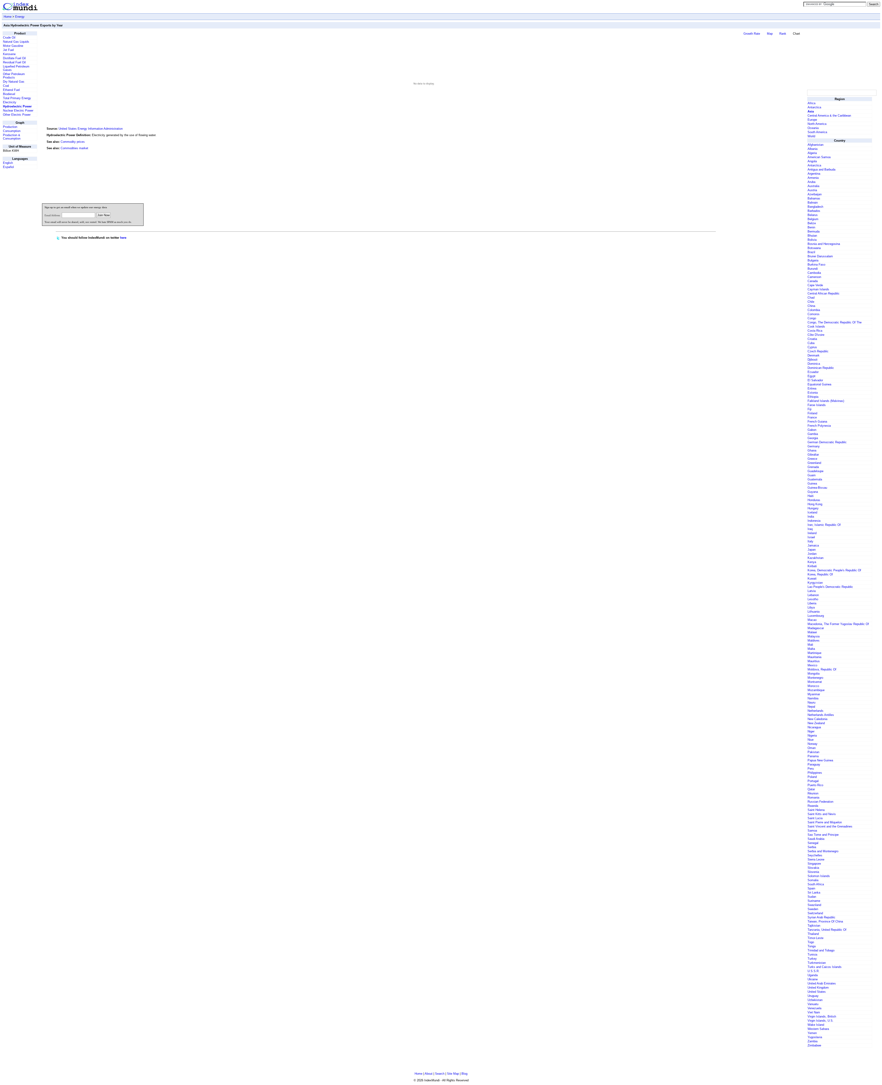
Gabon (812, 430)
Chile (811, 301)
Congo (812, 318)
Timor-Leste (815, 938)
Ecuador (813, 372)
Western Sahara (818, 1029)
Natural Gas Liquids (16, 41)
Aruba (811, 182)
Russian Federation (820, 801)
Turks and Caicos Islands (825, 967)
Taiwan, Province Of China (825, 921)
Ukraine (813, 979)
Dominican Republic (821, 368)
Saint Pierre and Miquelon (825, 822)
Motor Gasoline (13, 46)
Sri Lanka (814, 892)
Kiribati (812, 566)
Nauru (811, 702)
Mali (810, 644)
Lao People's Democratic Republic (830, 587)
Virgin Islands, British (822, 1016)
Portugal (813, 781)
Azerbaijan (815, 194)
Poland (812, 777)
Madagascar (816, 628)
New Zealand (816, 723)
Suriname (814, 901)
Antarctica (814, 107)
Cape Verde (815, 285)
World (811, 136)
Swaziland (814, 905)
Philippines (815, 772)
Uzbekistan (815, 1000)
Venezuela (814, 1008)
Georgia (813, 438)
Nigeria (812, 735)
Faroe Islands (817, 405)
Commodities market (74, 148)
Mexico (812, 665)
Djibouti (812, 359)
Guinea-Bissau (817, 487)
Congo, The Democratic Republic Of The (835, 322)
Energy (20, 16)
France (812, 417)
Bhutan (812, 235)
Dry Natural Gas (13, 81)
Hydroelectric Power (17, 106)
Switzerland (815, 913)
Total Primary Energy (17, 98)
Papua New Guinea (820, 760)
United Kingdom (818, 987)
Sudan (812, 896)
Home (7, 16)
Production (10, 127)
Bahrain (813, 202)
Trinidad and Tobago (821, 950)
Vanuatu (813, 1004)
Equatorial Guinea (819, 384)
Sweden (813, 909)
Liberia (812, 603)
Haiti (811, 496)
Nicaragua (814, 727)
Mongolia (814, 673)
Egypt (811, 376)
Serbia (812, 847)
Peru (811, 768)
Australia (813, 186)
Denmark (814, 355)
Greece (812, 458)
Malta (811, 648)
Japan (812, 549)
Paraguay (814, 764)
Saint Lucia (815, 818)
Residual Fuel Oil (14, 62)
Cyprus (812, 347)
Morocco (813, 686)
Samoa (812, 830)
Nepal (811, 706)
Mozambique (816, 690)
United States (817, 991)
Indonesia (814, 520)
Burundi (813, 268)
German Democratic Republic (827, 442)
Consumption (11, 131)
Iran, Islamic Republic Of (824, 525)
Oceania (813, 128)
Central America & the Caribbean (829, 115)
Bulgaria (813, 260)
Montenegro (815, 677)
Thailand (813, 934)
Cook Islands (816, 326)
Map (770, 33)
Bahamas (814, 198)
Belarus (813, 215)
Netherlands (815, 710)
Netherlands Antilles (821, 715)
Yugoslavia (815, 1037)
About (429, 1073)
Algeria (812, 153)
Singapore (814, 863)
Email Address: (52, 215)
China (811, 306)
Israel (811, 537)
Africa (811, 103)
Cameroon (814, 277)
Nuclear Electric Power (18, 110)
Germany (814, 446)
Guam (812, 475)
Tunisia (812, 954)
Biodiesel (9, 94)
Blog (464, 1073)
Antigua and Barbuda (821, 169)
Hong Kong (815, 504)
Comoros (814, 314)
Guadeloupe (815, 471)
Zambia (812, 1041)
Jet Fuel (8, 50)
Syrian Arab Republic (821, 917)
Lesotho (813, 599)
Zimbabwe (814, 1045)
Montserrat (815, 682)
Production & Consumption (11, 136)
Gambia (813, 434)
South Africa (816, 884)
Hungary (813, 508)
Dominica (814, 363)
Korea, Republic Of (820, 574)
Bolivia (812, 239)
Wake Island (816, 1024)
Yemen (812, 1033)
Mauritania (814, 657)
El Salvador (815, 380)
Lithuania (814, 611)
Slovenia (813, 872)
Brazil (811, 252)
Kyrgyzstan (815, 582)
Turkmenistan (817, 962)
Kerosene (9, 54)
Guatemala (815, 479)
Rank (782, 33)
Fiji (809, 409)
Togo (811, 942)
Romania (813, 797)
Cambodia (814, 273)
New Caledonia (817, 719)
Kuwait (812, 578)
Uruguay (813, 996)
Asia (811, 111)
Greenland (814, 463)
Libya (811, 607)
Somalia (813, 880)
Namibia (813, 698)
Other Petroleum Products (14, 75)
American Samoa (819, 157)
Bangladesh (815, 206)
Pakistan (813, 752)
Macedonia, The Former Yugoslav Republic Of (838, 624)
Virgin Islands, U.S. (821, 1020)
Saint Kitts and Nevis (822, 814)
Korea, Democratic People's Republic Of (834, 570)
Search (439, 1073)
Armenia (813, 177)
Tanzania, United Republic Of (827, 929)
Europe (812, 119)
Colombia (814, 310)
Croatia (812, 339)
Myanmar (814, 694)
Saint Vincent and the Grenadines (830, 826)
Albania (812, 149)
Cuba (811, 343)
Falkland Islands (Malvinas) (826, 401)
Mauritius (814, 661)
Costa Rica (815, 330)
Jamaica (813, 545)
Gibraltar (813, 454)
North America (817, 124)
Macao (812, 620)
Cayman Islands (818, 289)
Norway (812, 744)
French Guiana (817, 421)
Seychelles (815, 855)
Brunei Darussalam (820, 256)
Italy (810, 541)
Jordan (812, 553)
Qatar (811, 789)
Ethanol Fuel (11, 90)
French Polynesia (819, 425)
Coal (6, 85)
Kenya (812, 562)
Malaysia (814, 636)
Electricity (9, 102)
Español (8, 167)
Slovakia (813, 867)
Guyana (813, 491)
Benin (811, 227)
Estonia (813, 392)
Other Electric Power (17, 114)
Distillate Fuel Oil (14, 58)
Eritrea (812, 388)
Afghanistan (815, 144)
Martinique (814, 653)
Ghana (812, 450)
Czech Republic (818, 351)
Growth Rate (751, 33)
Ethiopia (813, 396)
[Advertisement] (771, 168)
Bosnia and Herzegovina (824, 244)
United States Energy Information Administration (91, 128)
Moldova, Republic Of (822, 669)
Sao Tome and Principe (823, 834)
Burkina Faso (816, 264)
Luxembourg (816, 615)
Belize (812, 223)
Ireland (812, 533)
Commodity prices (73, 141)
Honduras (814, 500)
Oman (812, 748)
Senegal (813, 843)
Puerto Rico (815, 785)
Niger (811, 731)
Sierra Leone (816, 859)
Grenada (813, 467)
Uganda (813, 975)
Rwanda (813, 805)
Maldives (814, 640)
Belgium (813, 219)
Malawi (812, 632)
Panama (813, 756)
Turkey (812, 958)
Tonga (812, 946)
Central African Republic (824, 293)
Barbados (814, 211)
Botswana (814, 248)
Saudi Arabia (816, 839)
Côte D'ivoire (816, 334)
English (8, 163)
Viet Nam (814, 1012)
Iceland (812, 512)
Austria (812, 190)
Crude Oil (9, 37)
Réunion (813, 793)
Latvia (812, 591)
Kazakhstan (815, 558)
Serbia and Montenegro (823, 851)
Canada (813, 281)
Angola (812, 161)
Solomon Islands (819, 876)
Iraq (810, 529)
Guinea (812, 483)
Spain (811, 888)
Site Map (453, 1073)
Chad (811, 297)
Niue (811, 739)
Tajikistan (814, 925)
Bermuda (814, 231)
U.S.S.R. (814, 971)
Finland (812, 413)
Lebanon (813, 595)
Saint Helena (816, 810)
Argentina (814, 173)
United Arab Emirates (822, 983)
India (811, 516)
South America (817, 132)
